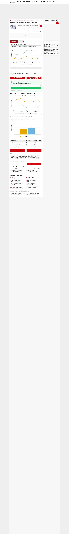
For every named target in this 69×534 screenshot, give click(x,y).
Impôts (18, 20)
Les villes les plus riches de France (18, 78)
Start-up (36, 1)
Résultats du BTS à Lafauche (32, 194)
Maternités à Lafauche (31, 180)
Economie (49, 1)
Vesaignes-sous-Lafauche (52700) (33, 168)
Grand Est (21, 20)
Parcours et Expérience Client (50, 53)
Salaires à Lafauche (14, 178)
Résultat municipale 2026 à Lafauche (18, 193)
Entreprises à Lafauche (31, 187)
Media (32, 1)
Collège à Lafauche (30, 177)
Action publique (26, 1)
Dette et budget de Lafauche (16, 181)
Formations (47, 41)
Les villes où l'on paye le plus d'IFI (18, 150)
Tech (21, 1)
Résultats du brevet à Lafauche (33, 193)
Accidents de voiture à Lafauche (17, 187)
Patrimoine (14, 20)
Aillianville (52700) (14, 168)
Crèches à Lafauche (31, 178)
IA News (17, 1)
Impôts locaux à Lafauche (34, 163)
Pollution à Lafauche (31, 183)
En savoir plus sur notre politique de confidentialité (18, 90)
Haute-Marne (26, 20)
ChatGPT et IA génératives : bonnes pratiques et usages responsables (49, 45)
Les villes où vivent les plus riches (34, 150)
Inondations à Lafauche (31, 184)
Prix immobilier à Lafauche (16, 180)
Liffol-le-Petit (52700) (15, 171)
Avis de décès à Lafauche (16, 185)
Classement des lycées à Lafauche (17, 188)
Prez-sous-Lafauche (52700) (16, 170)
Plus (53, 1)
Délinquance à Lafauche (31, 181)
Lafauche (31, 20)
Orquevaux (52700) (30, 170)
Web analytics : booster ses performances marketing (49, 49)
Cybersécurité (42, 1)
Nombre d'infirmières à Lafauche (33, 186)
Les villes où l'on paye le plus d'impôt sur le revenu (34, 78)
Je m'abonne (25, 88)
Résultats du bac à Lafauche (16, 194)
